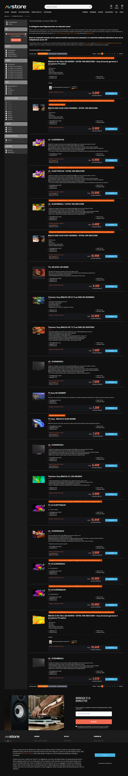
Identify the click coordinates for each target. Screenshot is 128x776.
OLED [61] (10, 129)
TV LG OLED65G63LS (56, 564)
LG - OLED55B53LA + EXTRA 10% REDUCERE (66, 204)
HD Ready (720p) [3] (12, 56)
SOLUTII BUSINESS (109, 12)
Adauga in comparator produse (56, 92)
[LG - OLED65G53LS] (38, 373)
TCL (72, 33)
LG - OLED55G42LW (56, 531)
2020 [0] (10, 104)
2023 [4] (10, 113)
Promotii (10, 24)
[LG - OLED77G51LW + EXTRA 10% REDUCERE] (38, 184)
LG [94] (9, 88)
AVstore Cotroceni (98, 740)
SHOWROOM (85, 12)
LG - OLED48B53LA (55, 658)
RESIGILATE (100, 12)
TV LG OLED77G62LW (57, 505)
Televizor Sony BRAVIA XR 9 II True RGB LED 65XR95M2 (71, 297)
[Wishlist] (117, 7)
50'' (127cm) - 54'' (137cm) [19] (15, 70)
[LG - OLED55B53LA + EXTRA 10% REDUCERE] (38, 215)
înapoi (94, 53)
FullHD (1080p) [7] (12, 54)
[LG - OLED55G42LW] (38, 543)
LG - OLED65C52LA (55, 445)
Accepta (105, 755)
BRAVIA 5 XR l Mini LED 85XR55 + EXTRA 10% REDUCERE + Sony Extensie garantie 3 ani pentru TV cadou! (83, 617)
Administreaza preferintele (105, 763)
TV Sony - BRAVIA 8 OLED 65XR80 (62, 419)
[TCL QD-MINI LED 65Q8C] (38, 278)
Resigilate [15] (11, 152)
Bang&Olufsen (90, 33)
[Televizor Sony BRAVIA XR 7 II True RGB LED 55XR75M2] (38, 340)
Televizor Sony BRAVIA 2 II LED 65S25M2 (65, 476)
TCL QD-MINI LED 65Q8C (58, 267)
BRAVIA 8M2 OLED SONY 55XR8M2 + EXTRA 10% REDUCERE (73, 108)
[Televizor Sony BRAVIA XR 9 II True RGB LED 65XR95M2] (38, 308)
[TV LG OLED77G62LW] (38, 514)
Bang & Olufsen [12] (12, 86)
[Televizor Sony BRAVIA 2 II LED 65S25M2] (38, 487)
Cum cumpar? (67, 740)
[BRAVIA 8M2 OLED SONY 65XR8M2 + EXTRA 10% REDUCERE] (38, 247)
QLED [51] (10, 131)
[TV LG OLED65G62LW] (38, 598)
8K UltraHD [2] (11, 52)
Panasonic (67, 33)
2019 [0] (10, 106)
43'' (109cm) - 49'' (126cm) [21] (15, 68)
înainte (121, 53)
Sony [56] (10, 92)
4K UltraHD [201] (11, 50)
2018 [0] (10, 108)
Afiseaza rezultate (16, 40)
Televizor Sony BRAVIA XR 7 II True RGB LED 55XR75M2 (71, 327)
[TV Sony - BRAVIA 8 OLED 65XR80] (38, 427)
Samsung (62, 33)
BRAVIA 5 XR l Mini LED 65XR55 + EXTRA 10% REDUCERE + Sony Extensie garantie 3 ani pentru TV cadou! (83, 62)
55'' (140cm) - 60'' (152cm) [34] (15, 72)
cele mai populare (42, 53)
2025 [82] (10, 117)
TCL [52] (10, 93)
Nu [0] (9, 142)
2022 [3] (10, 111)
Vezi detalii (111, 93)
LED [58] (9, 127)
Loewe (75, 33)
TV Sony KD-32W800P (57, 393)
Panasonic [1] (11, 90)
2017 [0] (10, 110)
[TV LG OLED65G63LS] (38, 572)
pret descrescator (62, 53)
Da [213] (10, 140)
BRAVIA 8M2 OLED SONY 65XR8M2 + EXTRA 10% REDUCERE (73, 235)
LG (55, 33)
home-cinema (87, 43)
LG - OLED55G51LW (56, 139)
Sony (58, 33)
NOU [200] (10, 150)
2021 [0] (10, 102)
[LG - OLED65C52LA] (38, 456)
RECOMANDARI (93, 12)
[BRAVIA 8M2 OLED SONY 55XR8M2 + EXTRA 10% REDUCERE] (38, 118)
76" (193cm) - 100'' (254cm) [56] (15, 77)
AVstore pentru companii (40, 740)
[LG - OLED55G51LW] (38, 151)
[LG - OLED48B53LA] (38, 670)
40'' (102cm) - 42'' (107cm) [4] (15, 66)
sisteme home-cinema (116, 43)
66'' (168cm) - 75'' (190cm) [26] (15, 76)
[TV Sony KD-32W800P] (38, 401)
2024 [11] (10, 115)
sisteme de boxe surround (102, 43)
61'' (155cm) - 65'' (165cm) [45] (15, 74)
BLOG (116, 12)
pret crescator (52, 53)
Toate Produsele (12, 22)
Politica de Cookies (27, 753)
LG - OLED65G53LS (55, 361)
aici (100, 501)
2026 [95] (10, 119)
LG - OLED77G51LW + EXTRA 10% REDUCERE (66, 171)
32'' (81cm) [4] (11, 64)
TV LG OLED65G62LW (57, 590)
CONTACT (122, 12)
